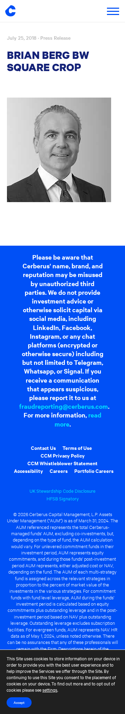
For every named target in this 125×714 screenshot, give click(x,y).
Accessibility (28, 470)
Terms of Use (77, 447)
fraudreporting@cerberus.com (63, 406)
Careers (59, 470)
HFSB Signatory (63, 498)
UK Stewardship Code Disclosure (62, 490)
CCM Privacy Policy (63, 455)
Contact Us (43, 447)
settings (49, 689)
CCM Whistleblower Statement (62, 463)
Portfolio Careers (94, 470)
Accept (19, 702)
